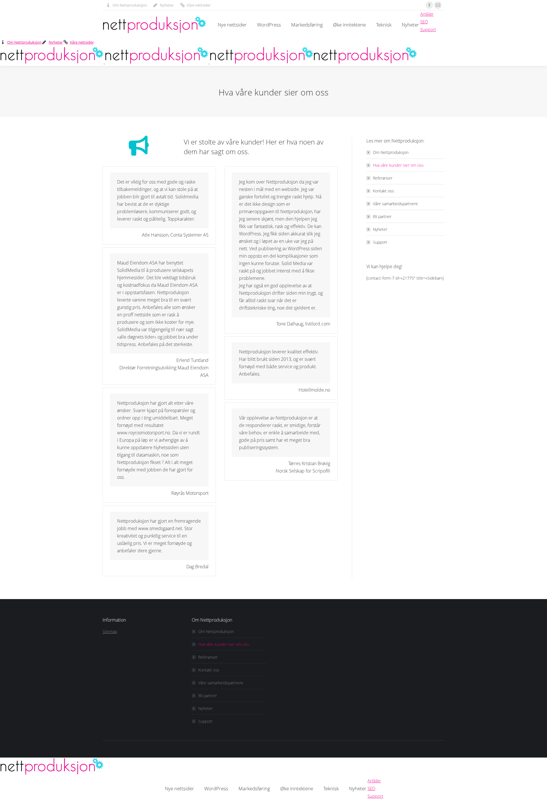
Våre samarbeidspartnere (395, 203)
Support (380, 242)
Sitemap (110, 631)
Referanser (382, 178)
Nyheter (167, 5)
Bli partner (382, 216)
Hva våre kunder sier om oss (398, 165)
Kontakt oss (383, 191)
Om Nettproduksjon (130, 5)
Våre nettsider (199, 5)
